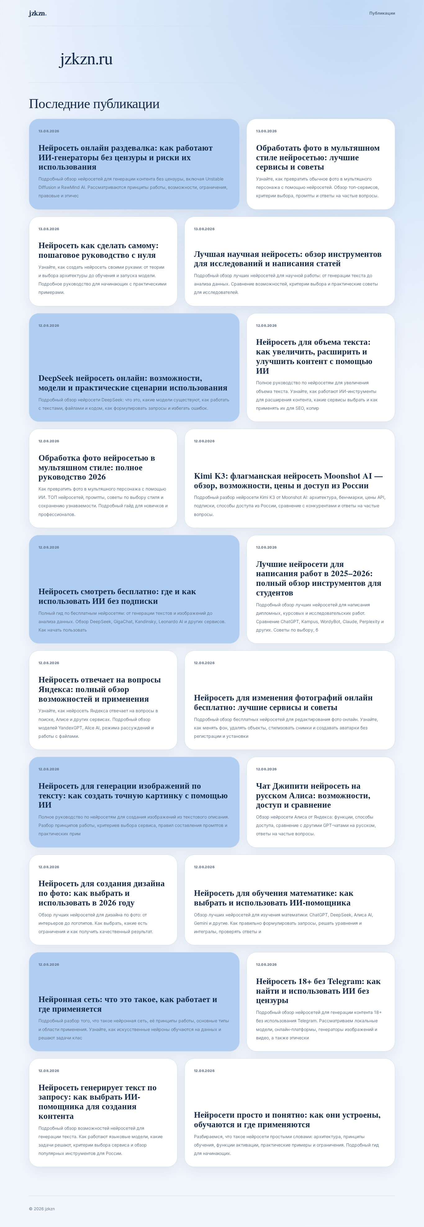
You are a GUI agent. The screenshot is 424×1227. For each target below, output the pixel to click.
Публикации (382, 13)
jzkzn (38, 12)
